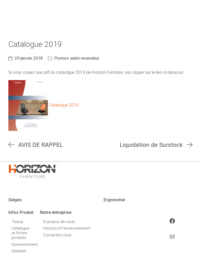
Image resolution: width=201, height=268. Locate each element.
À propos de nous (59, 221)
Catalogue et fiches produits (21, 233)
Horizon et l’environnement (67, 228)
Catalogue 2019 (63, 105)
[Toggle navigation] (162, 19)
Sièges (15, 199)
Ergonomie (114, 199)
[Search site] (190, 19)
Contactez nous (57, 235)
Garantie (19, 251)
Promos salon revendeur (76, 58)
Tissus (17, 221)
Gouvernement (21, 244)
